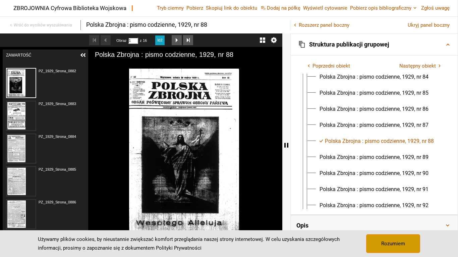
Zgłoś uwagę (435, 8)
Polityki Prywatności (179, 248)
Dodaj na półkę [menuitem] (283, 8)
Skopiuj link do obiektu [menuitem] (231, 8)
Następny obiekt (417, 66)
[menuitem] (374, 77)
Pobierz (194, 8)
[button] (374, 44)
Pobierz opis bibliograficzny (380, 8)
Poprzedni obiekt (331, 66)
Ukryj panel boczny (429, 25)
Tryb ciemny (170, 8)
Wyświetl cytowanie (325, 8)
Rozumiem (393, 244)
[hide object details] (286, 145)
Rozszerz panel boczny (324, 25)
